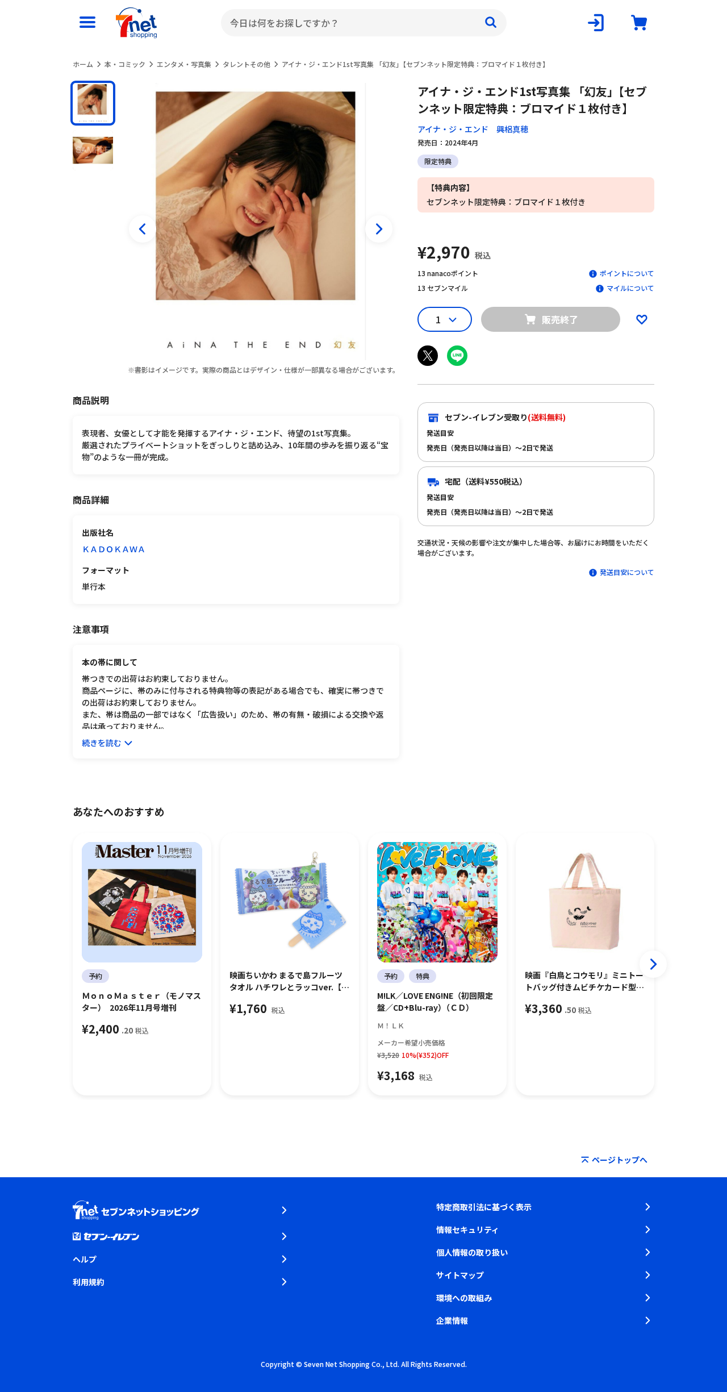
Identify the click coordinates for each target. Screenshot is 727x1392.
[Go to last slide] (142, 229)
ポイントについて (627, 273)
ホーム (83, 64)
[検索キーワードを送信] (491, 22)
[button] (93, 103)
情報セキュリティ (467, 1229)
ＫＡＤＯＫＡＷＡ (113, 549)
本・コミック (125, 64)
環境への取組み (464, 1297)
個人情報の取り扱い (472, 1252)
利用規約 (89, 1281)
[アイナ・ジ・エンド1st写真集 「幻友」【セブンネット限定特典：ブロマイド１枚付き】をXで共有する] (427, 355)
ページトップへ (619, 1159)
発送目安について (627, 572)
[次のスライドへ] (378, 229)
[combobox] (364, 22)
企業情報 (452, 1320)
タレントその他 (246, 64)
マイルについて (630, 288)
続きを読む (102, 742)
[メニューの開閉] (87, 22)
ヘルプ (85, 1259)
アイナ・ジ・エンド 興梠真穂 (472, 129)
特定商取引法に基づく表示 (484, 1206)
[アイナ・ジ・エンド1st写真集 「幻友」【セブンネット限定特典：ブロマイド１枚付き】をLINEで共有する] (457, 355)
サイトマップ (460, 1275)
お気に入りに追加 (641, 319)
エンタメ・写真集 (184, 64)
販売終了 (560, 319)
